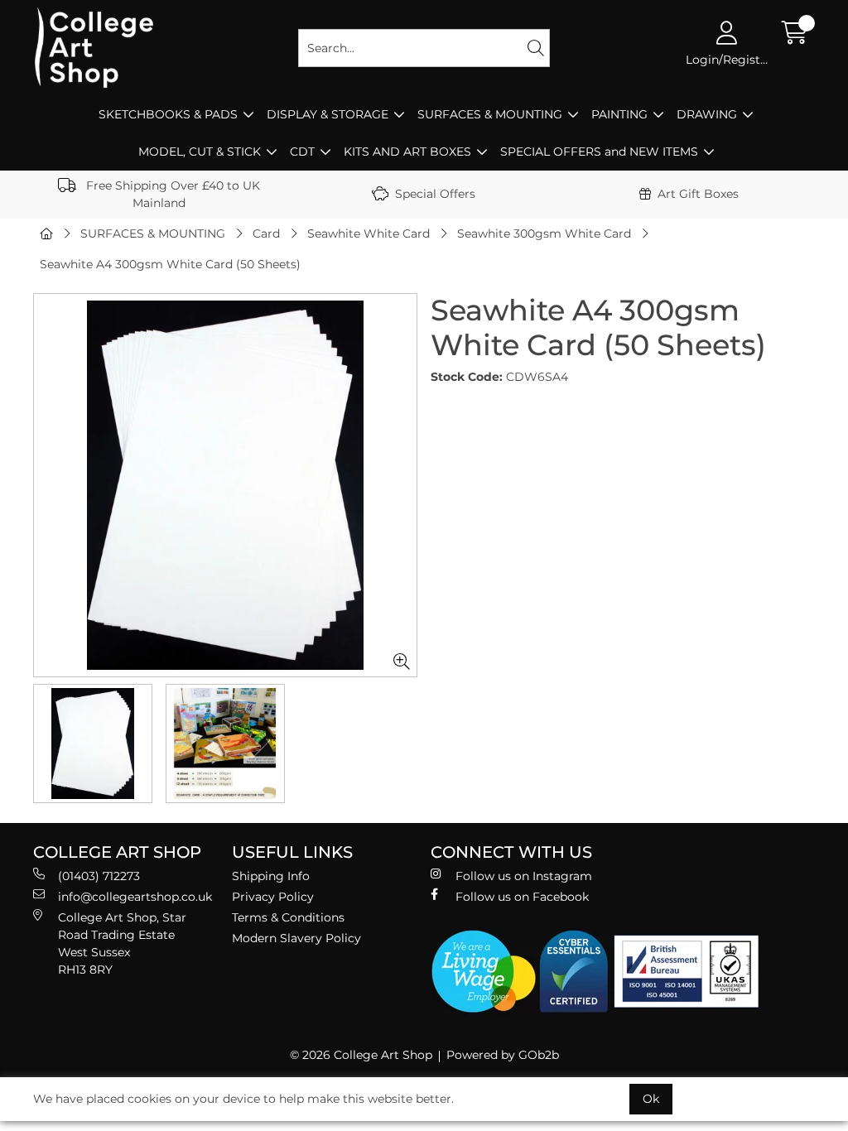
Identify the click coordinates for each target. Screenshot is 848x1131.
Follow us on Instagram (523, 876)
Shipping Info (271, 876)
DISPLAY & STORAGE (327, 114)
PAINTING (619, 114)
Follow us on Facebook (522, 896)
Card (266, 233)
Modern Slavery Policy (296, 938)
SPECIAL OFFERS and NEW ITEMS (599, 151)
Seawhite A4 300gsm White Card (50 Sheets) (170, 264)
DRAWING (707, 114)
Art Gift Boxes (698, 193)
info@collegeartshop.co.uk (135, 896)
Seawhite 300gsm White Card (544, 233)
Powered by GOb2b (502, 1054)
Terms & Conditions (288, 917)
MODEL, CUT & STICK (199, 151)
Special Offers (435, 193)
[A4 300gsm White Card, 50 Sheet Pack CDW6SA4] (225, 485)
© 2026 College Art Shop (361, 1054)
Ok (651, 1098)
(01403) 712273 (99, 876)
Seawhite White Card (368, 233)
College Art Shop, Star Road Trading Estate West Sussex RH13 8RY (122, 943)
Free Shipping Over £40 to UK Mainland (171, 194)
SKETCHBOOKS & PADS (168, 114)
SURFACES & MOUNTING (489, 114)
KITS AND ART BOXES (407, 151)
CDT (302, 151)
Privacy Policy (273, 896)
